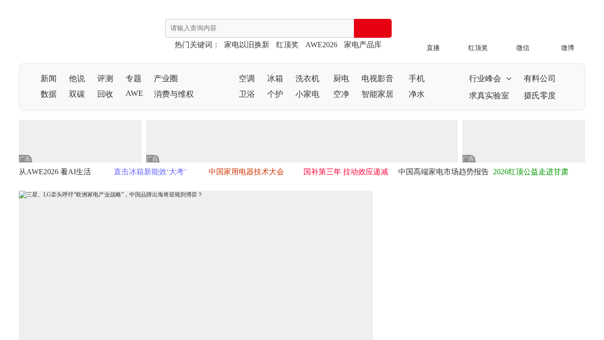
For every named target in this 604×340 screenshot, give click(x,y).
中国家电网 (56, 33)
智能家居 (377, 94)
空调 (247, 78)
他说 (77, 78)
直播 (433, 47)
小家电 (307, 94)
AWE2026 (321, 45)
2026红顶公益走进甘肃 (531, 172)
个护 (275, 94)
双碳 (77, 94)
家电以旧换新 (246, 45)
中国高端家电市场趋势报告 (443, 172)
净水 (417, 94)
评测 (105, 78)
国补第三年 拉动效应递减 (345, 172)
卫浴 (247, 94)
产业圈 (166, 78)
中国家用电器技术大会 (246, 172)
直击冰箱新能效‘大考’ (150, 172)
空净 (341, 94)
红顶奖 (287, 45)
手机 (417, 78)
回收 (105, 94)
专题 (134, 78)
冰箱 (275, 78)
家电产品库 (363, 45)
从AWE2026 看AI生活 (55, 172)
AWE (134, 93)
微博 (567, 47)
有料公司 (540, 78)
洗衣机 (307, 78)
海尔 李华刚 (494, 241)
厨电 (341, 78)
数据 (49, 94)
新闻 (49, 78)
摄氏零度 (540, 95)
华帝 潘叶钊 (494, 308)
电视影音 (377, 78)
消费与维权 (174, 94)
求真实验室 (489, 95)
